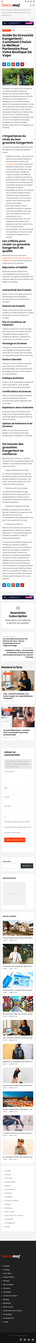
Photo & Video (10, 1212)
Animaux (8, 1174)
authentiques (10, 164)
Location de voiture (12, 1200)
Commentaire (9, 771)
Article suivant (27, 648)
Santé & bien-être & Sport (14, 1215)
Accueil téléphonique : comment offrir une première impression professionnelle (16, 732)
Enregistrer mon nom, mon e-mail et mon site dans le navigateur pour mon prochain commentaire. (17, 827)
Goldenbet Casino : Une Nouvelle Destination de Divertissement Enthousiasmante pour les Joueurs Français (18, 653)
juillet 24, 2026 (9, 701)
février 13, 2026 (10, 737)
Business (8, 1186)
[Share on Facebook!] (4, 64)
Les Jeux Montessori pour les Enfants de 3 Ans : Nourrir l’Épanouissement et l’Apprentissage (15, 642)
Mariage (8, 1204)
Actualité (8, 1171)
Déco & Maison (10, 1189)
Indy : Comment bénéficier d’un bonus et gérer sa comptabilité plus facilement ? (18, 696)
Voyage (7, 1227)
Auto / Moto (9, 1178)
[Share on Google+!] (13, 64)
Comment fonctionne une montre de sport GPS (19, 1133)
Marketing (9, 10)
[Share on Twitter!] (9, 64)
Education (8, 1193)
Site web (7, 806)
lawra (6, 59)
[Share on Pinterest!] (22, 64)
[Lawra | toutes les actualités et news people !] (10, 5)
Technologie (9, 1219)
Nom (6, 788)
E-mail (7, 797)
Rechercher (7, 861)
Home (3, 10)
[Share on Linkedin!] (18, 64)
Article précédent (9, 636)
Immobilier (9, 1197)
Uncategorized (10, 1223)
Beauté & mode (10, 1182)
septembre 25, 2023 (17, 59)
